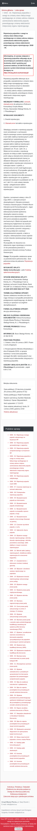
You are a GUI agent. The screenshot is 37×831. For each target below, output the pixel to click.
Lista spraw (19, 10)
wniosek (27, 102)
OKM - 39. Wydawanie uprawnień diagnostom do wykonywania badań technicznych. (20, 731)
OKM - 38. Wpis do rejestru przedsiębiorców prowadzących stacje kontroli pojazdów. (19, 724)
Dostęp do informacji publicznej (18, 792)
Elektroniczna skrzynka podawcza (18, 789)
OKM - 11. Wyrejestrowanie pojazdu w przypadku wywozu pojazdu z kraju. (19, 511)
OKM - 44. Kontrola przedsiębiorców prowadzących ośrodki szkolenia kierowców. (19, 764)
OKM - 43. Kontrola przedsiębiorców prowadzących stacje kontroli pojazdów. (19, 756)
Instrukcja (10, 787)
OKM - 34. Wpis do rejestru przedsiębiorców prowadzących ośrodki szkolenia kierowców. (19, 690)
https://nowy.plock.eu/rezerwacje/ (16, 73)
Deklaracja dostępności (18, 794)
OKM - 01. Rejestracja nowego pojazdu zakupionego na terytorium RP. (19, 437)
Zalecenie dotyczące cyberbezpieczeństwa (18, 796)
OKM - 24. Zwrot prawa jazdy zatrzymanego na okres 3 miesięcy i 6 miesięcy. (19, 609)
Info (33, 3)
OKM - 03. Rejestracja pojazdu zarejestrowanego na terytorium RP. (20, 450)
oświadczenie (8, 104)
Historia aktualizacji (11, 412)
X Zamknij (18, 829)
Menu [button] (6, 3)
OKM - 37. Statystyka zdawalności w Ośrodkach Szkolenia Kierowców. (20, 716)
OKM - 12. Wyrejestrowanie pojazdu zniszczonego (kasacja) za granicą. (20, 519)
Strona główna (7, 10)
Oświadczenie (10, 123)
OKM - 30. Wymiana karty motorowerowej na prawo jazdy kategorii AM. (19, 658)
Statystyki (26, 787)
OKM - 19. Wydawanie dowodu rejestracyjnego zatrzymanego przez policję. (19, 579)
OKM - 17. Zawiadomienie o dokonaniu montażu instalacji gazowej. (19, 563)
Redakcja (18, 787)
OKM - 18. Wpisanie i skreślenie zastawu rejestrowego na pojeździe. (20, 571)
